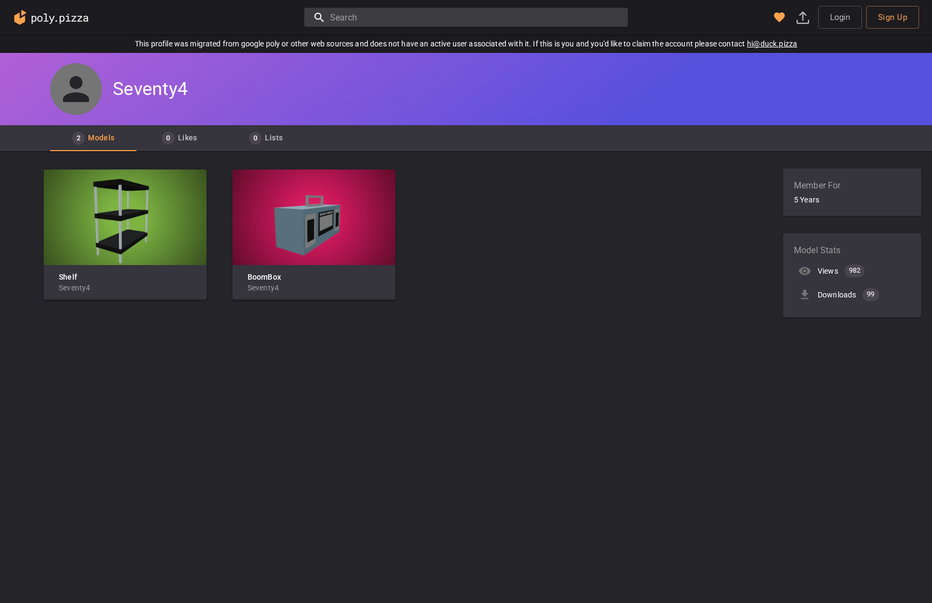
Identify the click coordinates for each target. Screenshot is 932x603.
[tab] (93, 138)
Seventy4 (74, 287)
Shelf (68, 277)
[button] (779, 17)
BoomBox (264, 277)
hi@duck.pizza (772, 43)
